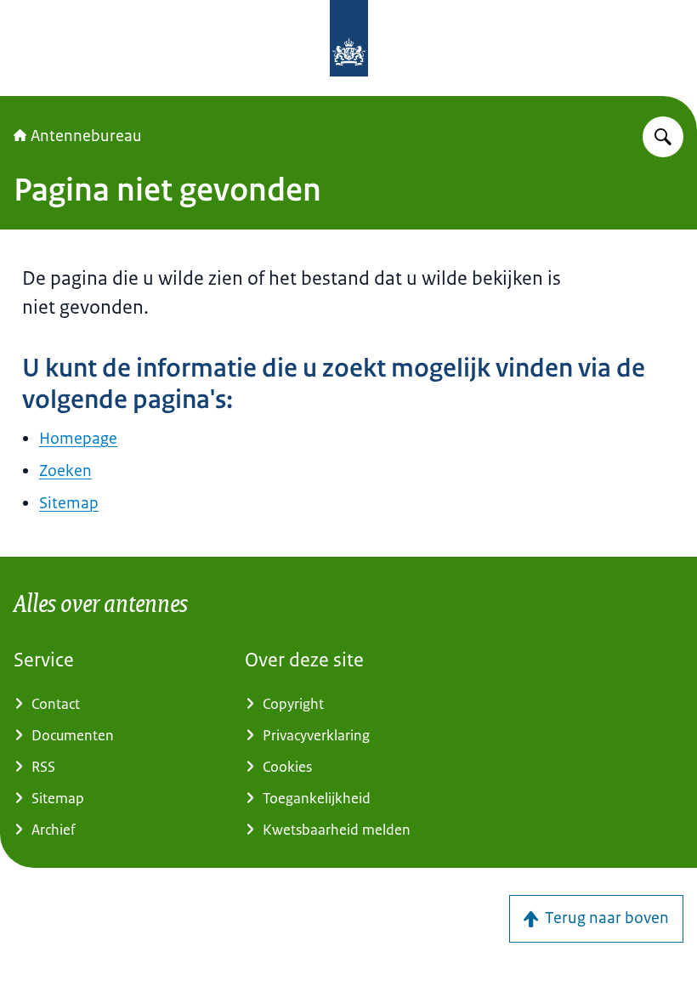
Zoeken (65, 471)
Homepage (78, 438)
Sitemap (69, 503)
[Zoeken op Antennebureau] (663, 136)
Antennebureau (86, 136)
